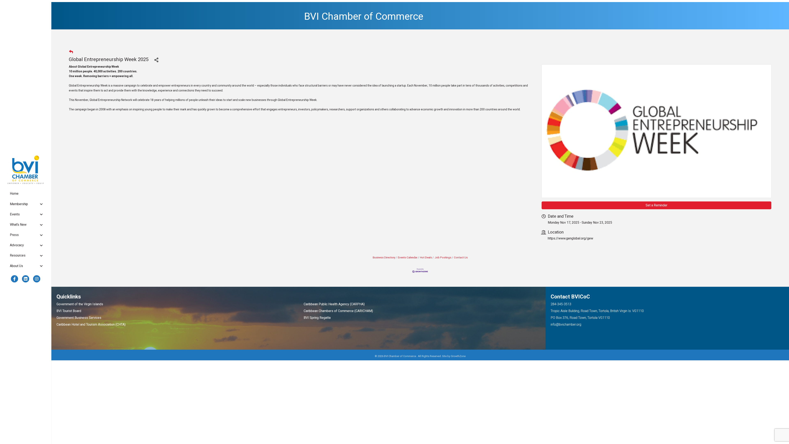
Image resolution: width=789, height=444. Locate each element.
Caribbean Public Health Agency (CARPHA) (334, 304)
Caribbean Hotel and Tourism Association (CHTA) (91, 324)
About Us (16, 266)
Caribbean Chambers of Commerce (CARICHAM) (338, 311)
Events (15, 214)
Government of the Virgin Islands (80, 304)
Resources (17, 255)
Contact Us (461, 258)
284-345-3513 (561, 304)
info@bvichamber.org (566, 324)
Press (14, 234)
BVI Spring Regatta (317, 317)
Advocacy (17, 245)
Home (14, 193)
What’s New (18, 224)
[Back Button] (71, 52)
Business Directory (384, 258)
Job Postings (443, 258)
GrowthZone (458, 356)
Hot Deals (426, 258)
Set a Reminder (656, 205)
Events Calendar (407, 258)
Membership (19, 204)
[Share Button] (156, 59)
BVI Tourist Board (70, 311)
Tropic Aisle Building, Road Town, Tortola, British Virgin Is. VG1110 (597, 311)
